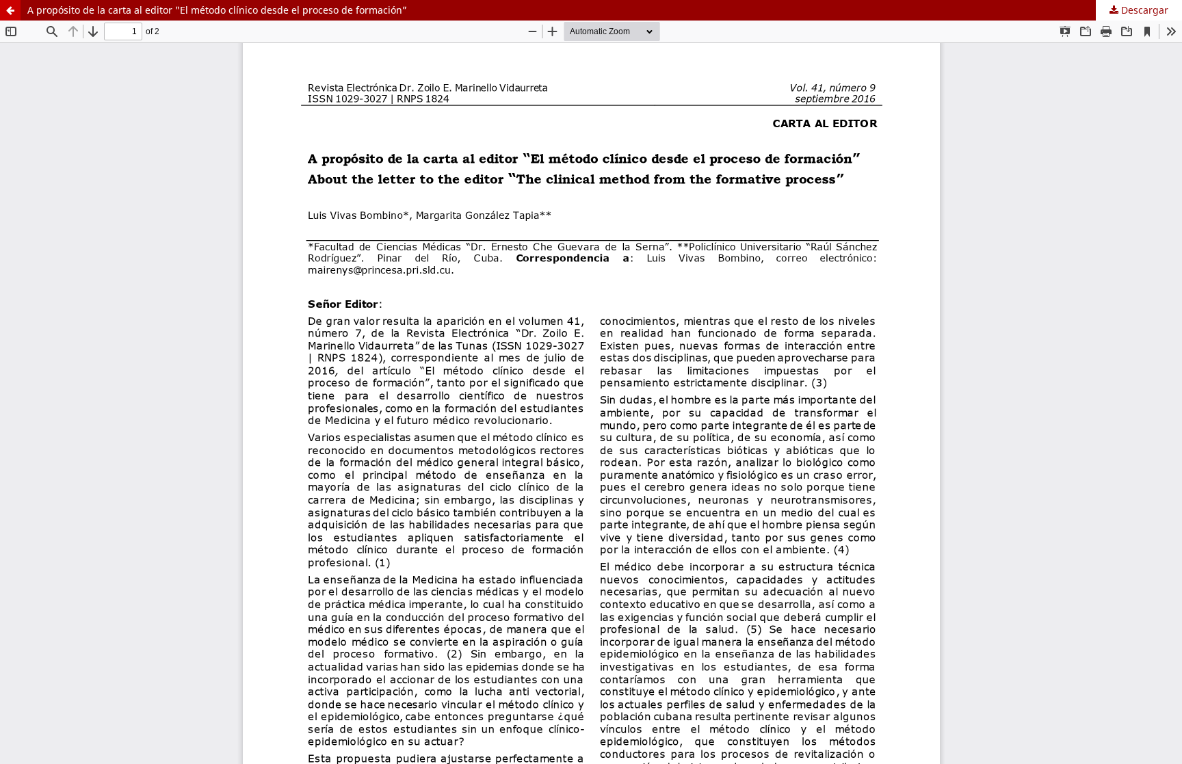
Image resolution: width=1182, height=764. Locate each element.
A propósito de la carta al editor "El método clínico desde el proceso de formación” (217, 9)
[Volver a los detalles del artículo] (10, 10)
